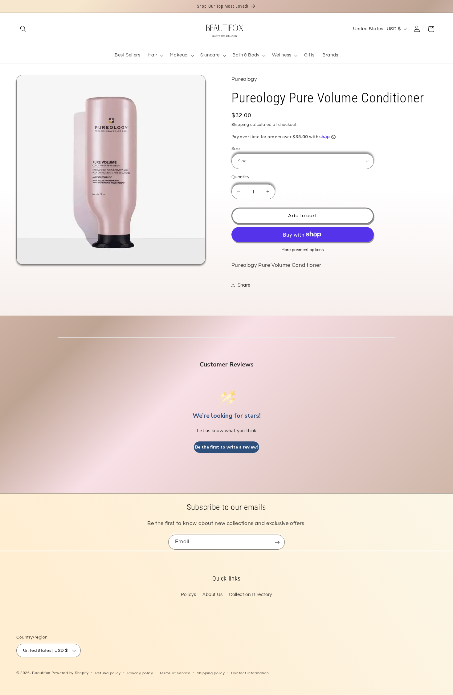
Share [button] (244, 285)
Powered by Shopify (70, 673)
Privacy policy (140, 673)
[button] (23, 29)
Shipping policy (211, 673)
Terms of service (174, 673)
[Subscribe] (277, 542)
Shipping (240, 125)
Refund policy (108, 673)
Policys (188, 594)
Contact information (250, 673)
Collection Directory (250, 594)
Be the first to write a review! (226, 447)
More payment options (302, 250)
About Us (212, 594)
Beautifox (41, 673)
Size (235, 148)
